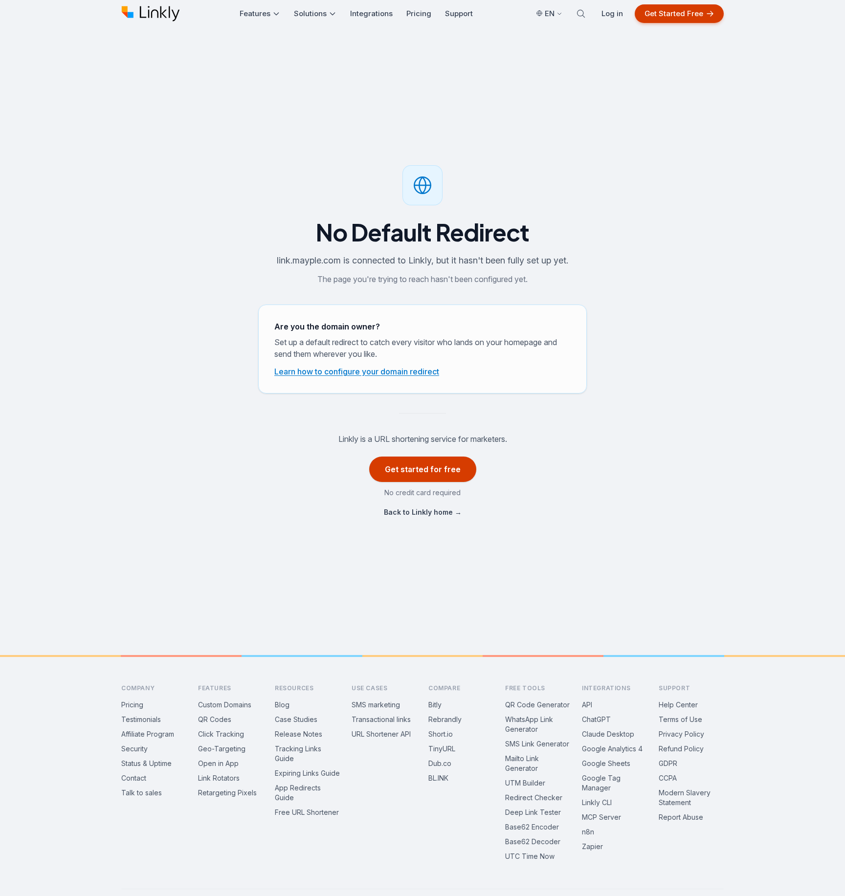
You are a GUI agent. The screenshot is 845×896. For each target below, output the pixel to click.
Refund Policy (681, 748)
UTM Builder (525, 783)
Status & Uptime (146, 763)
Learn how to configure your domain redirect (356, 371)
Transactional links (381, 719)
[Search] (581, 13)
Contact (133, 778)
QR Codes (214, 719)
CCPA (668, 778)
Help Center (678, 704)
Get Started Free (674, 13)
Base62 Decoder (532, 841)
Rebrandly (445, 719)
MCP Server (601, 817)
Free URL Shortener (307, 812)
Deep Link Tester (533, 812)
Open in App (218, 763)
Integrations (371, 13)
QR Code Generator (537, 704)
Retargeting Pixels (227, 792)
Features (255, 13)
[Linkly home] (150, 13)
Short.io (440, 734)
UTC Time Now (530, 856)
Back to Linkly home (423, 512)
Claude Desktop (608, 734)
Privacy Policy (681, 734)
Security (134, 748)
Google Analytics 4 (612, 748)
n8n (588, 832)
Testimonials (141, 719)
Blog (282, 704)
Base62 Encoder (532, 827)
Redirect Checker (533, 797)
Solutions (310, 13)
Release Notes (298, 734)
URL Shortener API (381, 734)
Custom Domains (224, 704)
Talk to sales (141, 792)
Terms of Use (680, 719)
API (587, 704)
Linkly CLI (597, 802)
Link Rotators (219, 778)
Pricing (418, 13)
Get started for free (423, 469)
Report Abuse (681, 817)
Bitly (435, 704)
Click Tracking (221, 734)
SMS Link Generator (537, 744)
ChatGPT (596, 719)
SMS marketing (376, 704)
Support (459, 13)
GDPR (668, 763)
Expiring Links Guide (307, 773)
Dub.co (439, 763)
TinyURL (441, 748)
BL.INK (438, 778)
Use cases (369, 688)
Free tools (525, 688)
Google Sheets (606, 763)
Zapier (592, 846)
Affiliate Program (147, 734)
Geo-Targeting (221, 748)
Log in (612, 13)
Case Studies (296, 719)
